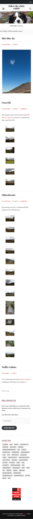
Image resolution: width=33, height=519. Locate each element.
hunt (4, 457)
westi (16, 44)
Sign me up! (9, 428)
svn (23, 467)
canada (20, 447)
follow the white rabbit (17, 7)
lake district (12, 457)
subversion (16, 467)
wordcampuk (7, 472)
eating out (6, 452)
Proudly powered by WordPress (12, 513)
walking (22, 470)
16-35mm (5, 444)
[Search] (28, 8)
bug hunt (13, 447)
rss (23, 462)
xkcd (4, 478)
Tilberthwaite (8, 195)
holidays (23, 454)
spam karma (6, 467)
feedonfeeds (25, 452)
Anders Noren (20, 515)
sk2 (23, 465)
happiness (15, 454)
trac (28, 467)
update (9, 470)
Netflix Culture (9, 367)
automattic (24, 444)
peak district (23, 460)
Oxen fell (6, 102)
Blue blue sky (8, 38)
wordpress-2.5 (19, 475)
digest (24, 449)
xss (9, 478)
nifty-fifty (6, 460)
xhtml (28, 475)
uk (3, 470)
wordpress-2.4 (7, 475)
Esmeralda (15, 452)
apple (16, 444)
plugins (12, 462)
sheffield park (15, 465)
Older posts (5, 391)
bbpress (5, 447)
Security (6, 465)
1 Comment (23, 108)
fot (8, 454)
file (4, 454)
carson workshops (9, 449)
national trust (24, 457)
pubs (18, 462)
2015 (11, 444)
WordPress (17, 472)
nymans (14, 460)
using (15, 470)
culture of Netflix (25, 379)
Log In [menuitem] (30, 2)
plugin (5, 462)
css (19, 449)
